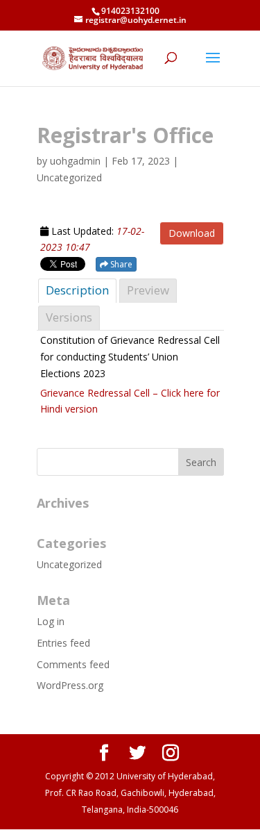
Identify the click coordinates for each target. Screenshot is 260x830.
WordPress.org (70, 685)
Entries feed (63, 642)
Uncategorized (69, 564)
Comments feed (73, 664)
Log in (50, 621)
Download (191, 233)
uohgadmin (75, 160)
